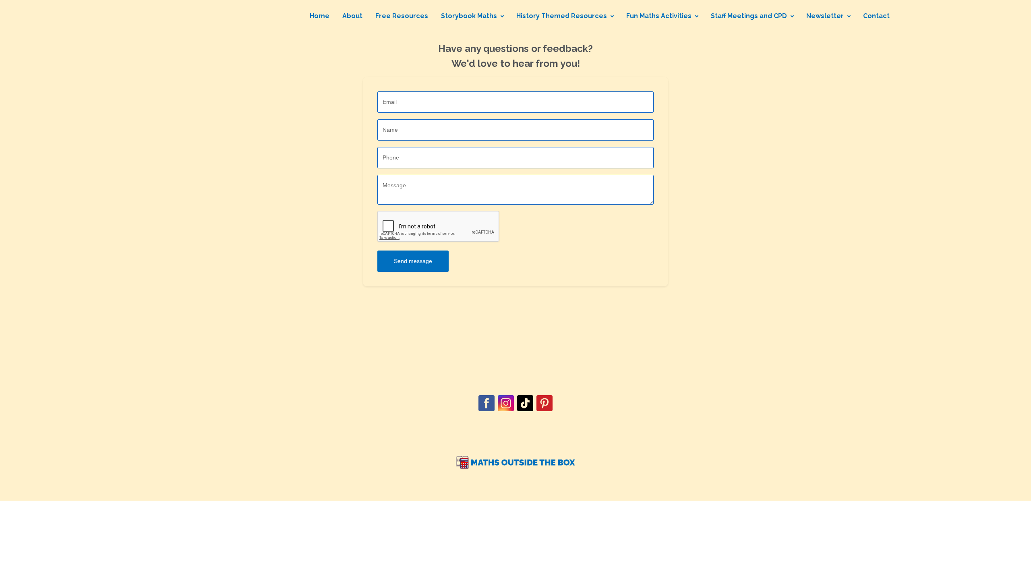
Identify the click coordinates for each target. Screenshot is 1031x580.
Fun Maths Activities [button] (658, 16)
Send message (413, 261)
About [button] (352, 16)
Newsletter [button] (825, 16)
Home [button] (319, 16)
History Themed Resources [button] (561, 16)
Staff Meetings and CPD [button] (749, 16)
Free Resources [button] (401, 16)
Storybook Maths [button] (469, 16)
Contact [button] (876, 16)
